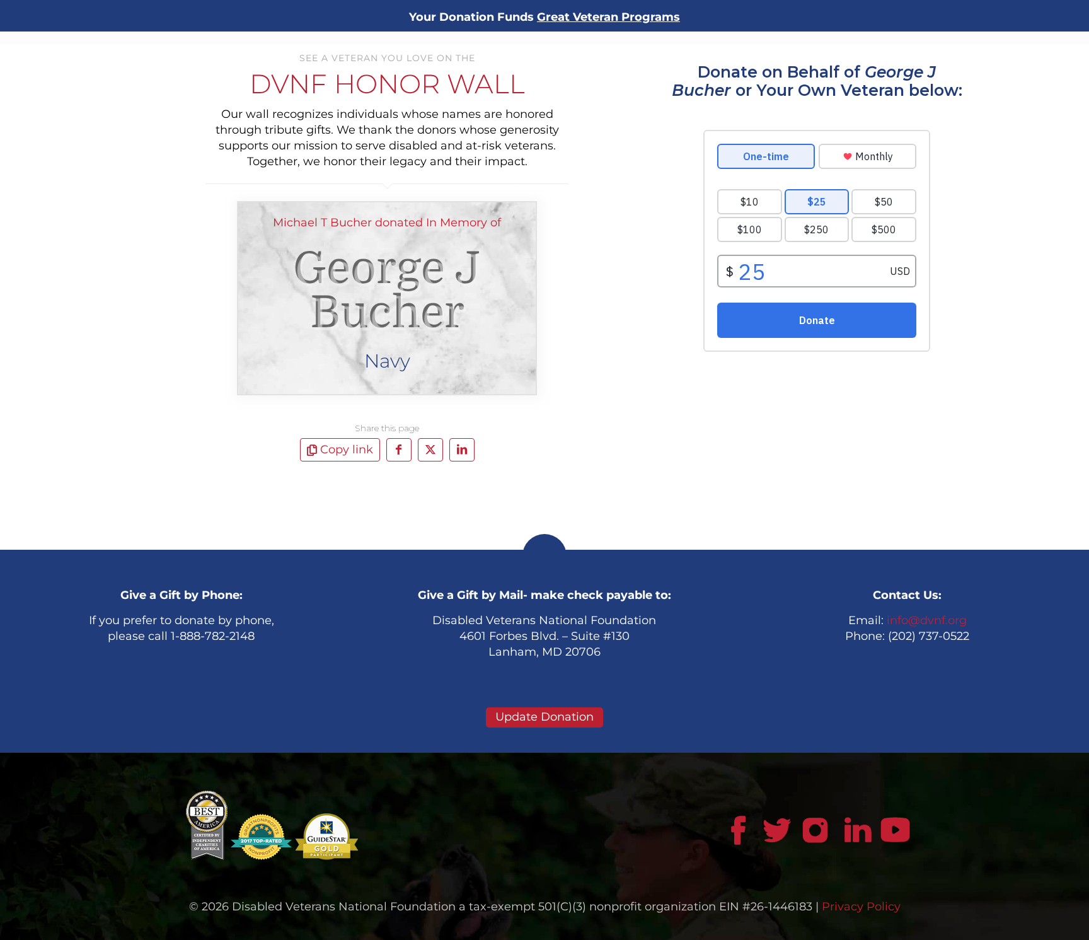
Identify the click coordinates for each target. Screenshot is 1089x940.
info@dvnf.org (927, 620)
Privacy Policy (861, 907)
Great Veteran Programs (608, 17)
